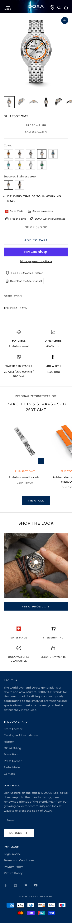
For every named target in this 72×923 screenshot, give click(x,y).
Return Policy (13, 873)
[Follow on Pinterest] (26, 885)
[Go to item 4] (46, 102)
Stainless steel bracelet (25, 477)
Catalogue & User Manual (21, 735)
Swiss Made (12, 767)
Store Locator (13, 729)
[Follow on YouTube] (36, 885)
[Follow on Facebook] (6, 885)
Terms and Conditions (19, 860)
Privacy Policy (13, 866)
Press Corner (13, 761)
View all (36, 500)
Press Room (12, 754)
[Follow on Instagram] (16, 885)
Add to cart (36, 240)
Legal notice (12, 854)
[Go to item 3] (33, 102)
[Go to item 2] (21, 102)
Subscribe (18, 832)
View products (36, 606)
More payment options (36, 261)
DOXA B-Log (12, 748)
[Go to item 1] (9, 102)
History (9, 741)
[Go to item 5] (58, 102)
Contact (9, 773)
